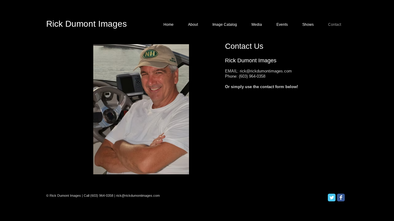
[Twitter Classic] (332, 197)
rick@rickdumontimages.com (266, 71)
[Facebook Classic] (341, 197)
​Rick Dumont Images (86, 24)
